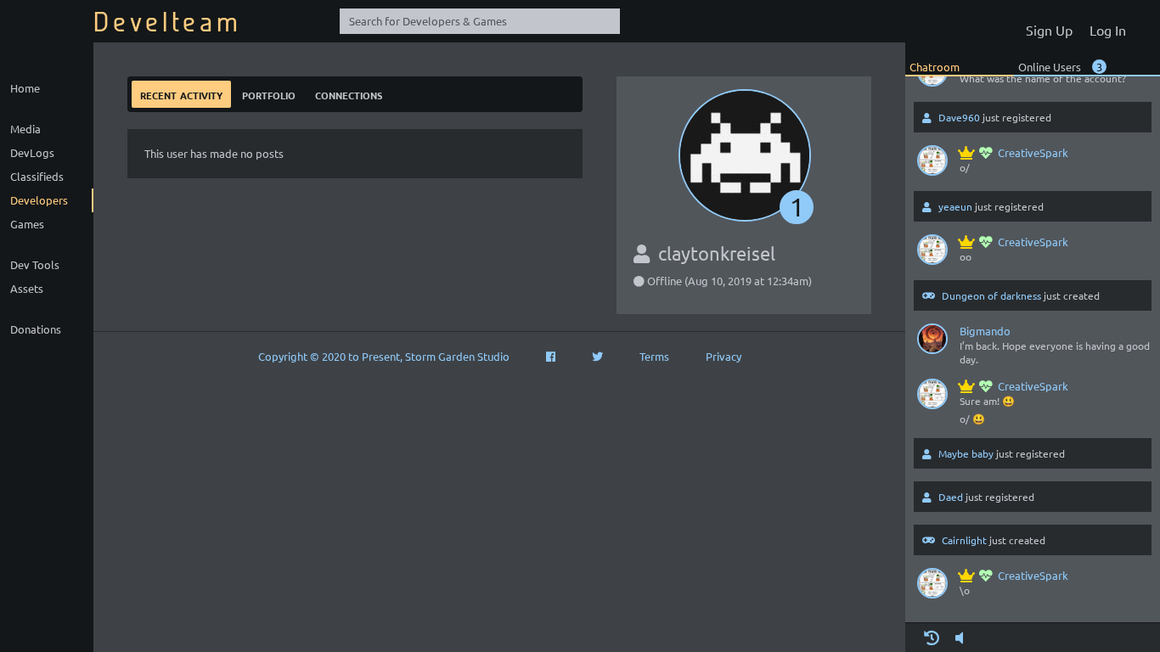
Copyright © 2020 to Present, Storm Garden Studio (384, 356)
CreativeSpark (1033, 152)
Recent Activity (181, 94)
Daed (950, 496)
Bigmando (985, 330)
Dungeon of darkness (991, 295)
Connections (348, 94)
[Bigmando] (932, 342)
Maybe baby (966, 453)
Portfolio (269, 94)
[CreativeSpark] (932, 164)
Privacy (723, 356)
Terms (654, 356)
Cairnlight (964, 540)
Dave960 (959, 117)
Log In (1108, 29)
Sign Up (1049, 29)
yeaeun (955, 206)
